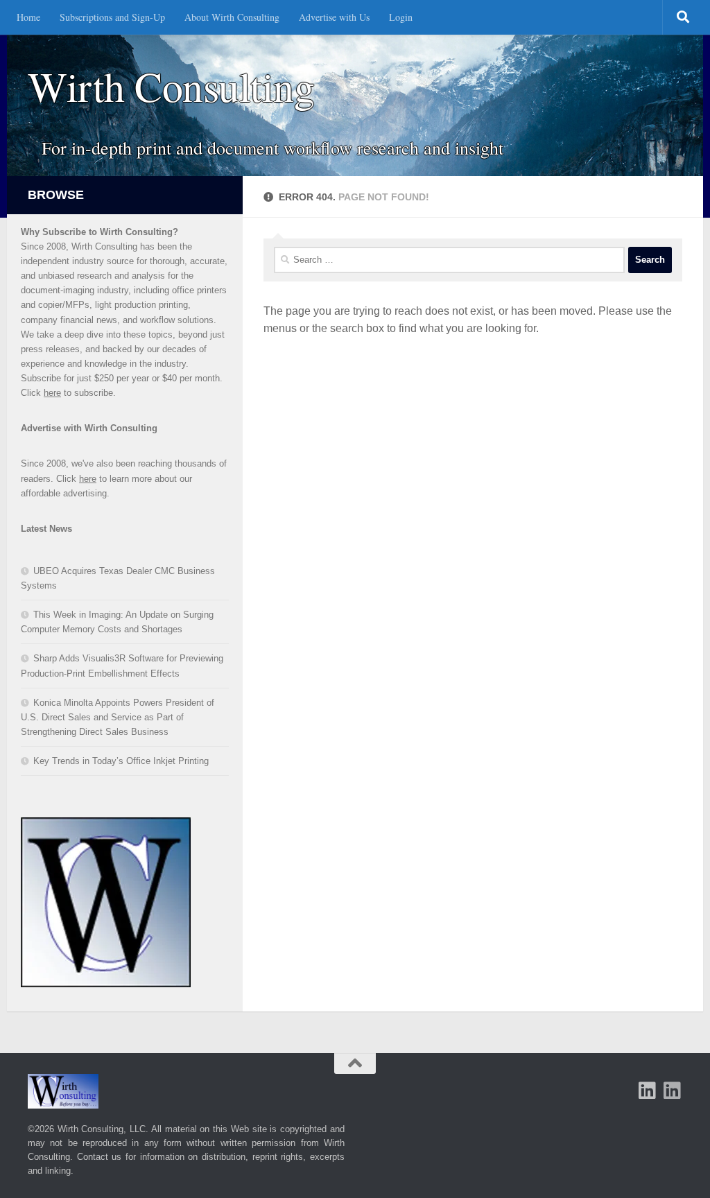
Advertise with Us (334, 17)
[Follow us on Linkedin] (672, 1090)
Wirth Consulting (171, 86)
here (52, 393)
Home (28, 17)
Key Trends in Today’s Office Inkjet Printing (121, 761)
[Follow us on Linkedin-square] (647, 1090)
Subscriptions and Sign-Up (112, 17)
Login (401, 17)
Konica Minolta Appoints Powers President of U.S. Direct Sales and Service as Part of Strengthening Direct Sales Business (117, 717)
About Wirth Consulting (231, 17)
